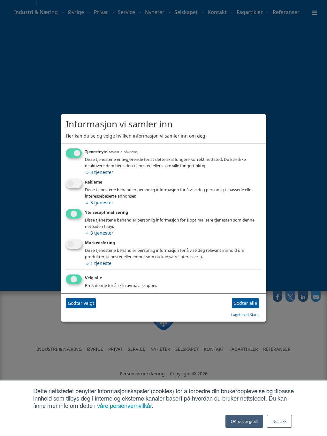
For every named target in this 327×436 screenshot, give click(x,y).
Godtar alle (245, 303)
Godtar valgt (81, 303)
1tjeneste (98, 263)
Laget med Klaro (245, 314)
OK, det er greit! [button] (244, 421)
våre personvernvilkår (124, 405)
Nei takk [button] (279, 421)
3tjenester (99, 172)
